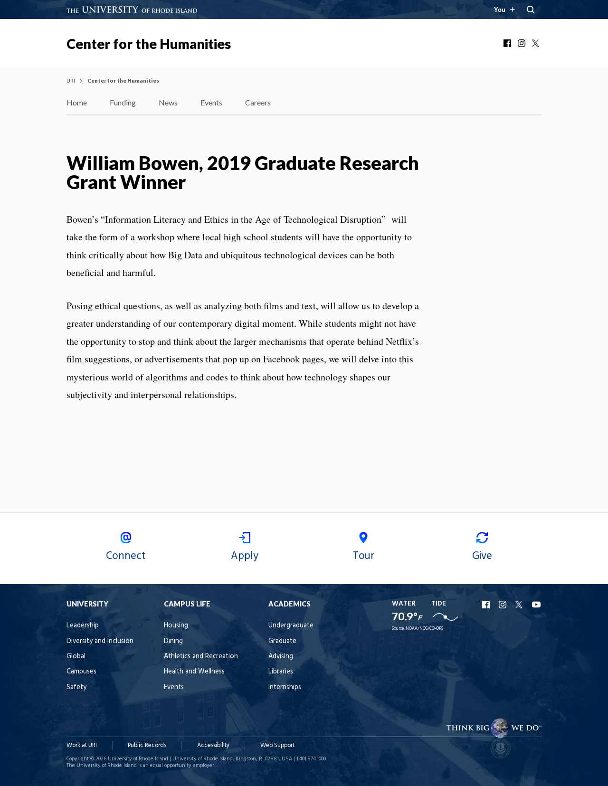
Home (76, 102)
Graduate (282, 641)
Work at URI (81, 745)
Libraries (280, 671)
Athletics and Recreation (201, 656)
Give (482, 556)
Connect (126, 556)
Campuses (81, 671)
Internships (284, 687)
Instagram (522, 43)
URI (70, 80)
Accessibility (213, 745)
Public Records (147, 745)
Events (211, 102)
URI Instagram (503, 604)
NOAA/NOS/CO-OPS (424, 628)
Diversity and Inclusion (99, 641)
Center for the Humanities (148, 44)
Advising (280, 656)
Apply (244, 556)
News (168, 102)
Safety (76, 687)
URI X (520, 604)
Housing (176, 625)
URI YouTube (537, 604)
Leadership (82, 625)
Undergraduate (291, 625)
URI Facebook (487, 604)
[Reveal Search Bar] (531, 9)
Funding (123, 102)
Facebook (508, 43)
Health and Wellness (194, 671)
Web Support (277, 745)
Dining (173, 641)
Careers (258, 102)
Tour (363, 556)
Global (76, 656)
